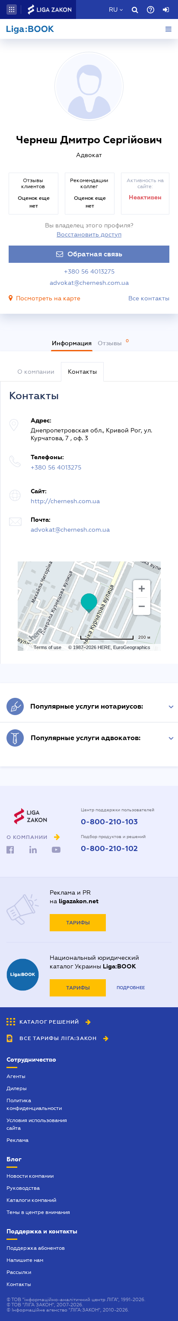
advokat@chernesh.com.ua (89, 282)
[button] (11, 9)
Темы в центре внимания (38, 1212)
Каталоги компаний (31, 1200)
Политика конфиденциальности (34, 1104)
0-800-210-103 (109, 822)
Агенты (15, 1076)
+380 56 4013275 (89, 271)
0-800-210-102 (109, 849)
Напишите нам (24, 1260)
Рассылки (18, 1272)
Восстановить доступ (89, 234)
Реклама (17, 1140)
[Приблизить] (141, 588)
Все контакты (148, 298)
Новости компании (30, 1176)
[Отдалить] (141, 606)
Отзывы (111, 343)
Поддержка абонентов (35, 1248)
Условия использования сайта (36, 1124)
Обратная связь (94, 254)
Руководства (23, 1188)
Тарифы (78, 923)
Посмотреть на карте (48, 298)
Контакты (18, 1284)
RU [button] (113, 9)
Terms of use (47, 647)
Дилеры (16, 1088)
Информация (72, 343)
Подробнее (131, 987)
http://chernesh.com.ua (65, 501)
